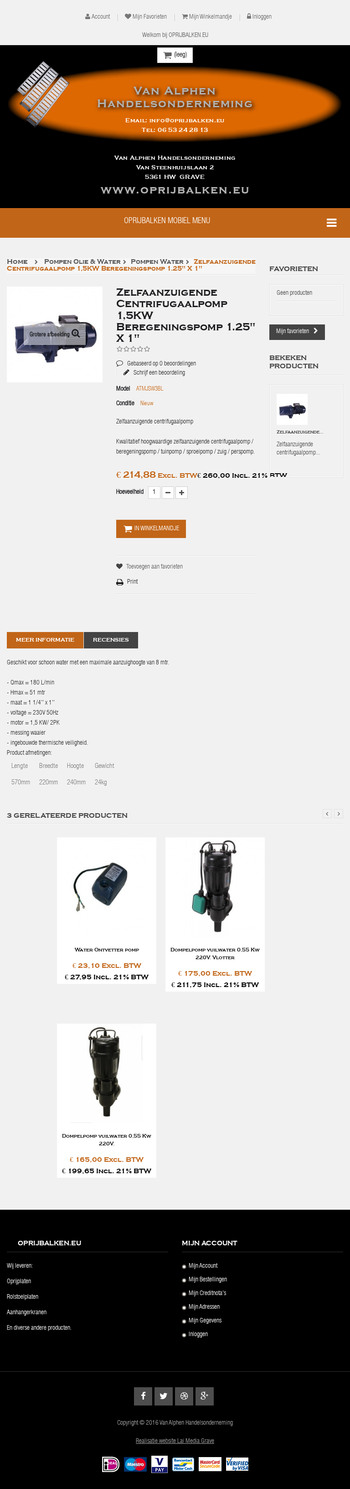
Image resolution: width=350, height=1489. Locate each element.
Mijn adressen (204, 1307)
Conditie (125, 404)
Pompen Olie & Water (82, 262)
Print (132, 582)
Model (123, 389)
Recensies (111, 640)
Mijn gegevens (205, 1321)
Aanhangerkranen (26, 1313)
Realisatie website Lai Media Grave (175, 1441)
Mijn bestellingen (208, 1280)
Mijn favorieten (150, 17)
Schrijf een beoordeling (158, 373)
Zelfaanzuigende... (300, 432)
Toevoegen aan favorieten (154, 567)
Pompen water (157, 262)
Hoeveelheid (130, 492)
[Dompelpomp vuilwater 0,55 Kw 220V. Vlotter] (215, 887)
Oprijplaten (19, 1282)
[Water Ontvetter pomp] (106, 887)
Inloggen (262, 17)
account (101, 17)
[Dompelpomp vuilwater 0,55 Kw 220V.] (106, 1073)
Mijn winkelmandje (210, 17)
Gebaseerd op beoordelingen (156, 357)
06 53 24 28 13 (183, 130)
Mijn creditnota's (207, 1293)
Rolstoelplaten (22, 1297)
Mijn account (203, 1266)
